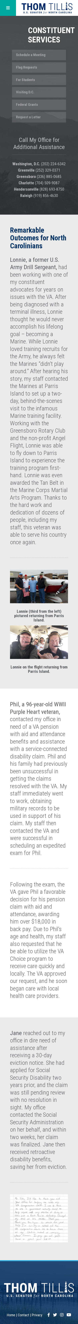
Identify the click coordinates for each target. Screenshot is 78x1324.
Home (11, 1315)
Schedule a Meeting (30, 55)
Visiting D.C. (25, 92)
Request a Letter (28, 117)
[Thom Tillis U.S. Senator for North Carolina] (47, 8)
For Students (25, 80)
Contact (23, 1315)
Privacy (37, 1315)
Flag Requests (26, 67)
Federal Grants (27, 104)
